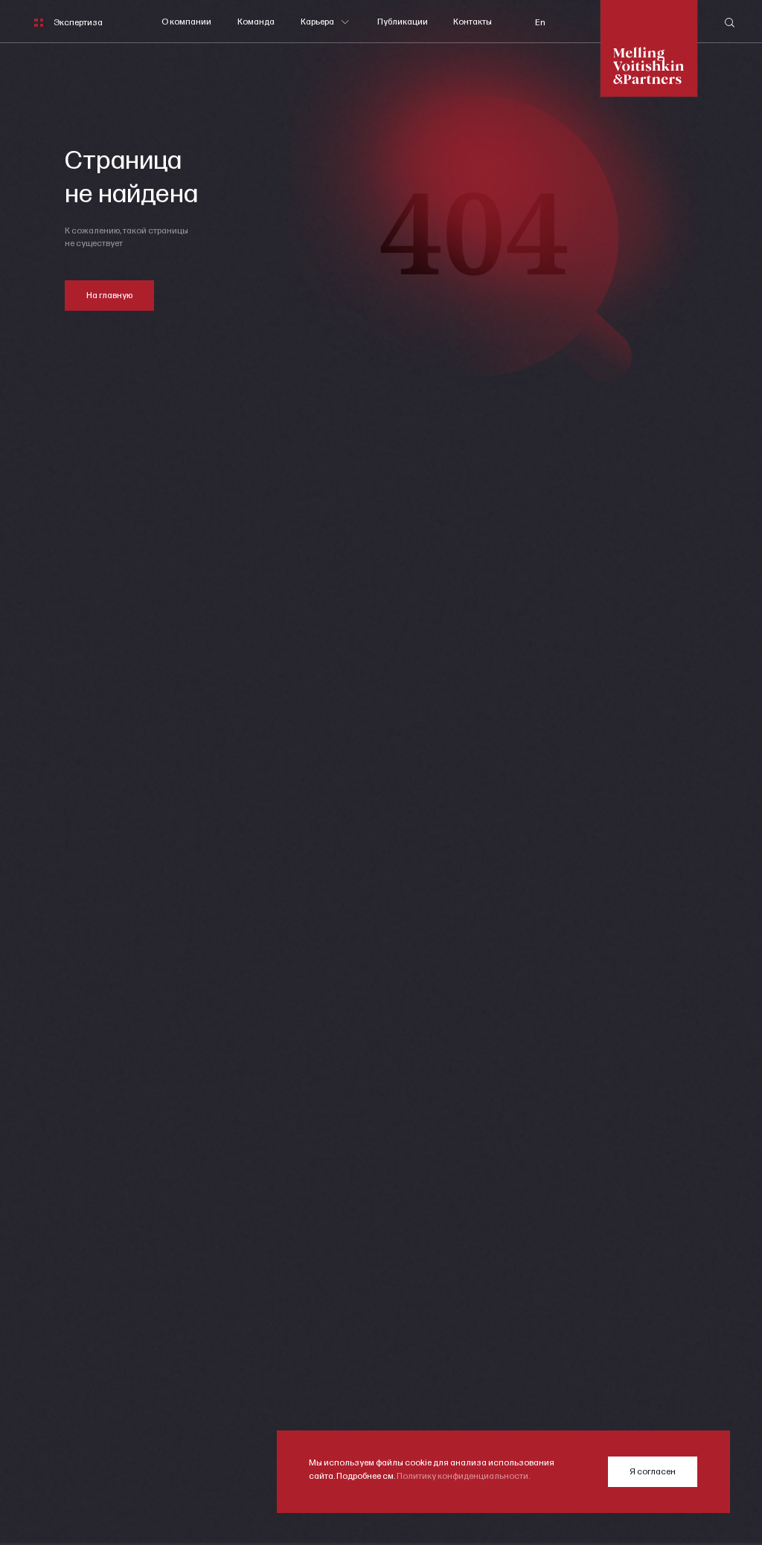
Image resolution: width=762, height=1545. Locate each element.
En (540, 23)
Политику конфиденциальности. (463, 1476)
